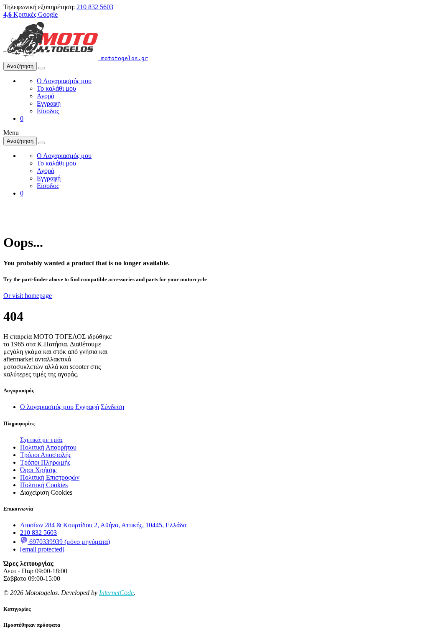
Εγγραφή (49, 103)
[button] (21, 118)
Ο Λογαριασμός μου (64, 80)
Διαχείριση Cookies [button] (46, 492)
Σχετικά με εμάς (41, 439)
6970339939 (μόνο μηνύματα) (69, 541)
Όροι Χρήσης (38, 469)
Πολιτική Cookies (44, 484)
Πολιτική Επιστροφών (49, 477)
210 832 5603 (94, 6)
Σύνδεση (112, 406)
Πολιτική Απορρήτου (48, 447)
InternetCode (116, 592)
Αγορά (45, 95)
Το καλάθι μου (56, 88)
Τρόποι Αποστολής (45, 454)
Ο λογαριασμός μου (47, 406)
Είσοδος (48, 110)
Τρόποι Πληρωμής (45, 462)
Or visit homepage (27, 295)
